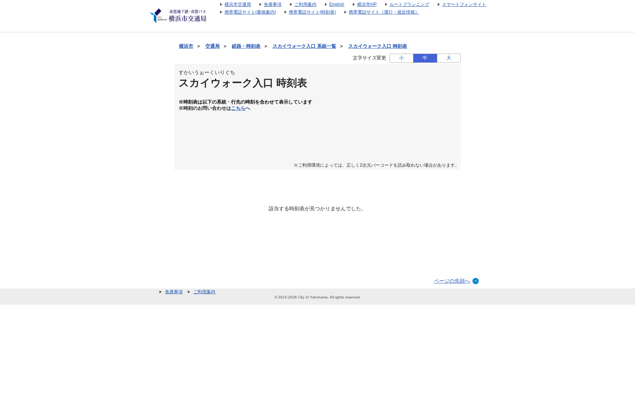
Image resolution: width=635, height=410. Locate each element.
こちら (238, 108)
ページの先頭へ (452, 281)
